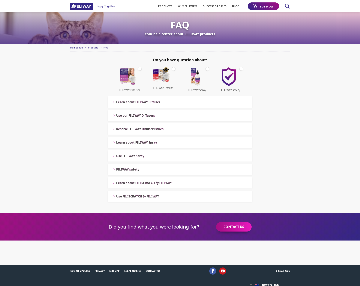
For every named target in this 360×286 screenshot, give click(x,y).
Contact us (153, 271)
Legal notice (132, 271)
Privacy (100, 271)
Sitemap (114, 271)
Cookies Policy (80, 271)
